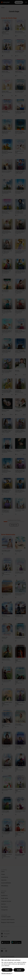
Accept (19, 969)
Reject (7, 969)
